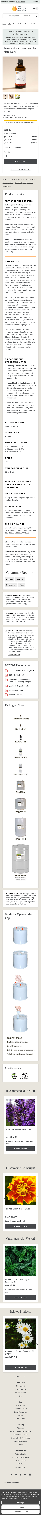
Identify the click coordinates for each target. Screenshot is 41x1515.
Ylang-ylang (27, 530)
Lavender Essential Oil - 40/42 (19, 1129)
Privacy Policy (23, 1498)
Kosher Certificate (16, 690)
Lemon (11, 533)
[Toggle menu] (3, 8)
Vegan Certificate (15, 694)
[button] (35, 15)
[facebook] (20, 1474)
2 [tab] (18, 1376)
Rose (27, 533)
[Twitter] (11, 1474)
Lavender (8, 528)
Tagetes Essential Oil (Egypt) (17, 1209)
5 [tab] (24, 1376)
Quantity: (7, 152)
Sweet (21, 585)
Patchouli (13, 530)
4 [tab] (22, 1376)
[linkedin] (30, 1474)
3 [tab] (20, 1376)
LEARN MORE (16, 1)
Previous (3, 1345)
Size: (10, 134)
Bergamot (24, 528)
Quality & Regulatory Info (19, 686)
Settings (20, 1503)
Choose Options (20, 1149)
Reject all (20, 1507)
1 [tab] (17, 1376)
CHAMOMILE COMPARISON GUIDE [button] (20, 123)
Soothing (20, 579)
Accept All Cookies (20, 1512)
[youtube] (25, 1474)
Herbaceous (10, 585)
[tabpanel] (20, 1344)
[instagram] (16, 1474)
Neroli (20, 530)
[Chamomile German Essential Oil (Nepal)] (20, 1333)
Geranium (16, 528)
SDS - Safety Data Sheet (18, 675)
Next (37, 1345)
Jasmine (18, 533)
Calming (9, 579)
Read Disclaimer (14, 655)
